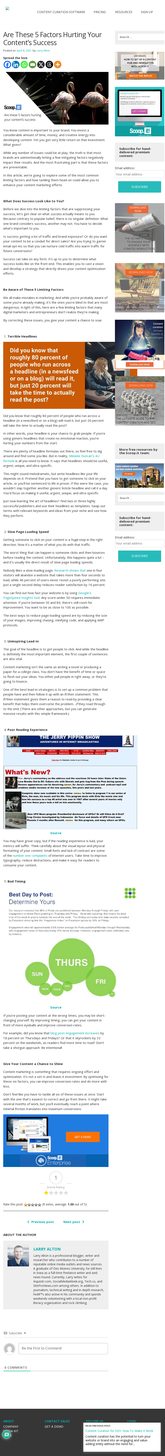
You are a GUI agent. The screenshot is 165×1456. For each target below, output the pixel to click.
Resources (123, 12)
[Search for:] (139, 37)
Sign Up (147, 12)
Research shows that (70, 570)
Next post (71, 1222)
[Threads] (49, 64)
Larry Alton (43, 50)
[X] (41, 64)
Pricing (100, 12)
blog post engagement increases (74, 1033)
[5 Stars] (39, 1204)
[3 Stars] (32, 1204)
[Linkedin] (16, 64)
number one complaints (30, 855)
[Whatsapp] (24, 64)
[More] (57, 64)
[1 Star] (26, 1204)
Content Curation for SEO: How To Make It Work (119, 1431)
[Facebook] (7, 64)
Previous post (42, 1222)
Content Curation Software (61, 12)
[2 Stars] (29, 1204)
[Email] (32, 64)
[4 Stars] (36, 1204)
